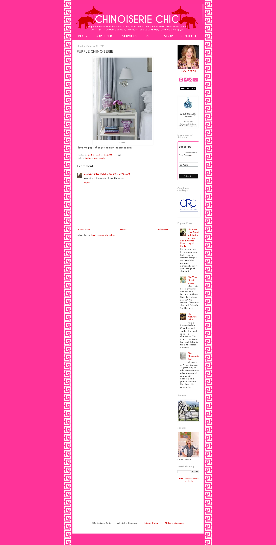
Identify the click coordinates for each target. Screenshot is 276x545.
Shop (168, 36)
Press (150, 36)
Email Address (185, 155)
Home (123, 230)
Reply (87, 183)
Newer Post (83, 230)
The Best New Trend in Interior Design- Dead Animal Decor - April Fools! (189, 238)
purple (102, 158)
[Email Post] (119, 155)
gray (96, 158)
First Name (183, 165)
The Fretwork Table (192, 317)
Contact (189, 36)
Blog (82, 36)
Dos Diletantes (91, 174)
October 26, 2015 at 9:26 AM (115, 174)
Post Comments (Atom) (103, 235)
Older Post (162, 230)
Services (129, 36)
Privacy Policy (151, 523)
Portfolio (104, 36)
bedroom (89, 158)
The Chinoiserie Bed (193, 356)
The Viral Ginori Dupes (192, 280)
